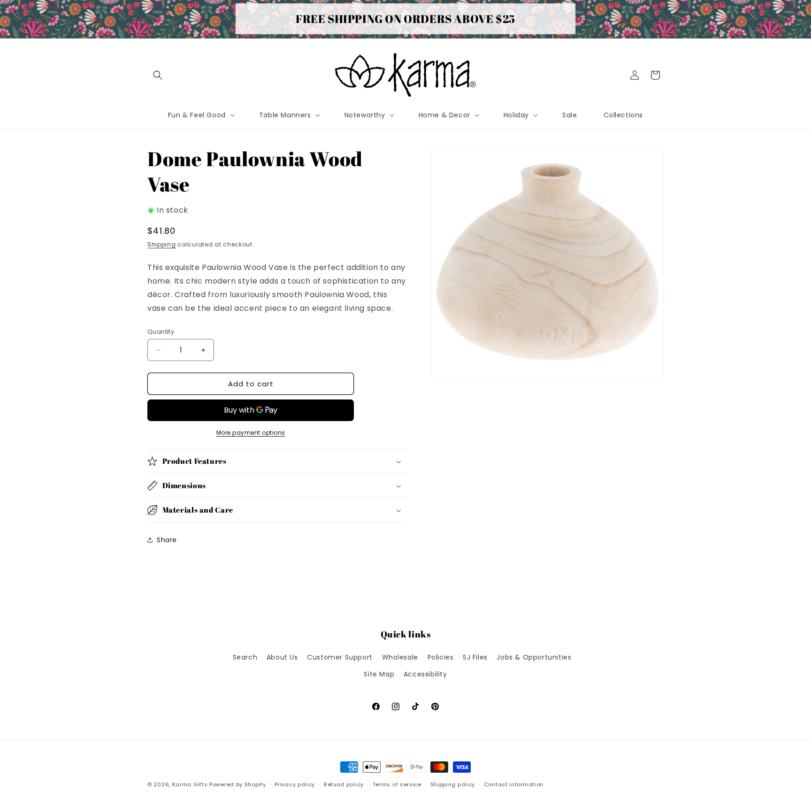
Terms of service (397, 784)
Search (245, 657)
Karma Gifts (190, 784)
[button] (157, 75)
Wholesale (400, 657)
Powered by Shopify (237, 784)
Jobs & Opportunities (534, 657)
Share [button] (167, 540)
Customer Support (340, 657)
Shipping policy (452, 784)
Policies (441, 657)
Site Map (379, 674)
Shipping (161, 244)
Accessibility (425, 674)
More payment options (250, 433)
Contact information (513, 784)
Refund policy (344, 784)
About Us (282, 657)
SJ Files (475, 657)
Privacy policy (295, 784)
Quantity (160, 331)
